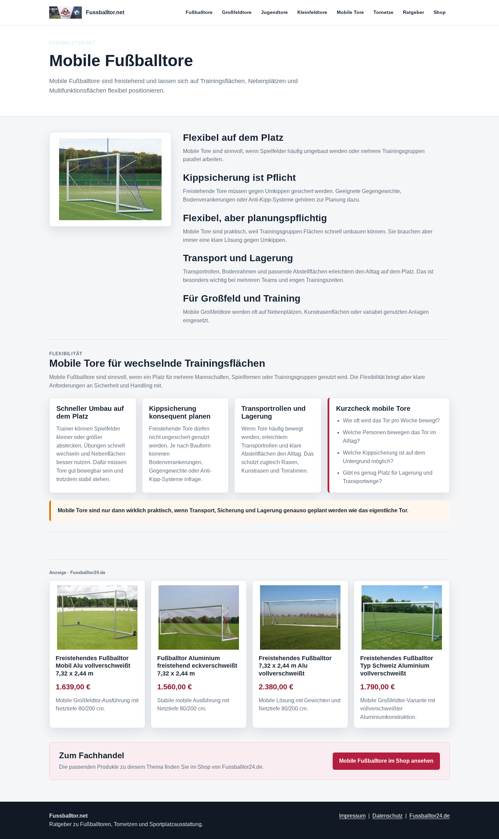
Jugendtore (274, 12)
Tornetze (383, 12)
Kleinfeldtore (312, 12)
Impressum (352, 816)
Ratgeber (413, 12)
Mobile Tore (350, 12)
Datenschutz (387, 816)
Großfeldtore (237, 12)
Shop (439, 12)
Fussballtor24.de (429, 816)
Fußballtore (199, 12)
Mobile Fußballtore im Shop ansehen (386, 761)
